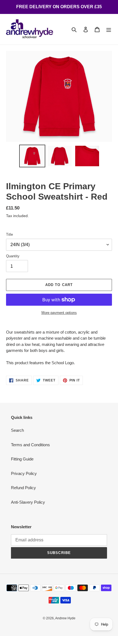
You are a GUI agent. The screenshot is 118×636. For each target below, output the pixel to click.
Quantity (12, 256)
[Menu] (108, 29)
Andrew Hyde (65, 618)
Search (17, 430)
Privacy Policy (24, 473)
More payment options (59, 313)
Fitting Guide (22, 459)
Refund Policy (23, 487)
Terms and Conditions (30, 444)
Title (9, 234)
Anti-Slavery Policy (28, 502)
